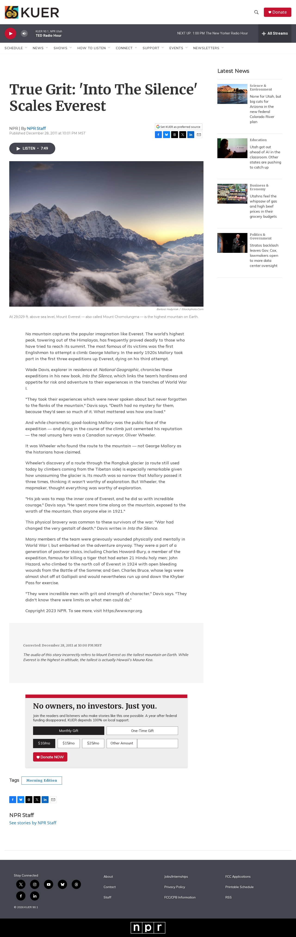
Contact (110, 887)
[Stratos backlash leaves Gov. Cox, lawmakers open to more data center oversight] (232, 243)
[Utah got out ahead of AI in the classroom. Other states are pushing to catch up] (232, 148)
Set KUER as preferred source (180, 127)
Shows (61, 48)
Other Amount (122, 743)
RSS (228, 897)
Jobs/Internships (176, 877)
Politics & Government (261, 236)
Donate (279, 12)
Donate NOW (52, 757)
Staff (107, 897)
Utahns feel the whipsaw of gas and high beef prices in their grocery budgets (263, 206)
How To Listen (91, 48)
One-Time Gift (142, 730)
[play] (10, 33)
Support (151, 48)
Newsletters (206, 48)
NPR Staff (36, 128)
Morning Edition (41, 780)
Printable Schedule (239, 887)
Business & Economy (259, 187)
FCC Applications (238, 877)
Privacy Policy (174, 887)
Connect (124, 48)
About (108, 877)
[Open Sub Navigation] (26, 48)
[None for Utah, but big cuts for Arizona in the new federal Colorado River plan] (232, 94)
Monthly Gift (68, 730)
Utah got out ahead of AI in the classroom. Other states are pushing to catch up (265, 157)
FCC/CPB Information (180, 897)
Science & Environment (261, 87)
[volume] (24, 33)
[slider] (31, 33)
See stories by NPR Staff (32, 822)
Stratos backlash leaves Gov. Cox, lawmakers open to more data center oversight (264, 255)
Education (258, 140)
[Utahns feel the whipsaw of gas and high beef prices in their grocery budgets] (232, 194)
